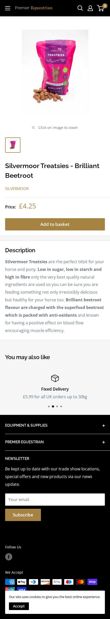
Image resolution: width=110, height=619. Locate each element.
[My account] (90, 8)
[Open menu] (7, 8)
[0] (100, 8)
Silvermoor (17, 188)
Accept (19, 606)
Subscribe (23, 515)
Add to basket (55, 224)
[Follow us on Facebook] (8, 556)
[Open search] (80, 8)
